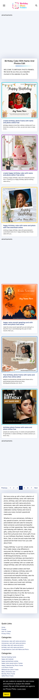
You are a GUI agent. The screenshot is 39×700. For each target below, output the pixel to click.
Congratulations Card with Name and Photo (15, 649)
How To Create (6, 631)
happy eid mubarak (7, 659)
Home (3, 627)
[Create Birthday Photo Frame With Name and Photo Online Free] (19, 100)
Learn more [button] (21, 689)
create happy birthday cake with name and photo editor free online (18, 174)
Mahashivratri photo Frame (10, 669)
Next (36, 488)
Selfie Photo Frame (7, 676)
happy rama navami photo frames (12, 663)
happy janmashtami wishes (10, 661)
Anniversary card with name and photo (14, 643)
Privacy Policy (6, 633)
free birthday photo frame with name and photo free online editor (19, 376)
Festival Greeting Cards (9, 657)
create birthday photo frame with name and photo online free (18, 122)
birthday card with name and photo (13, 647)
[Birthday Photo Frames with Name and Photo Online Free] (19, 407)
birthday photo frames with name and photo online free (17, 428)
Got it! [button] (6, 694)
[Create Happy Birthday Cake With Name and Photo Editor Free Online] (19, 152)
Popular (4, 629)
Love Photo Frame (7, 667)
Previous (4, 488)
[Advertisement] (19, 37)
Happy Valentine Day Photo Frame (12, 665)
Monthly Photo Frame (8, 674)
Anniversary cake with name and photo (14, 641)
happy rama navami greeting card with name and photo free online (18, 323)
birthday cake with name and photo (13, 645)
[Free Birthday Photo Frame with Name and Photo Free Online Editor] (19, 354)
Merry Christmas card (8, 671)
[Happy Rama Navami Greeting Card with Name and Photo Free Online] (19, 302)
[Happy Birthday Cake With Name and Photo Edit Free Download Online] (19, 205)
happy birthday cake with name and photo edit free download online (19, 226)
